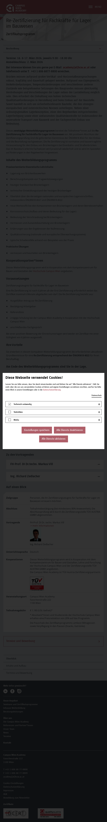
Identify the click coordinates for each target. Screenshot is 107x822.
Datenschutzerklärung (52, 390)
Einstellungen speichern (36, 430)
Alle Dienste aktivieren (53, 439)
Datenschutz (97, 396)
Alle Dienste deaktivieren (69, 430)
